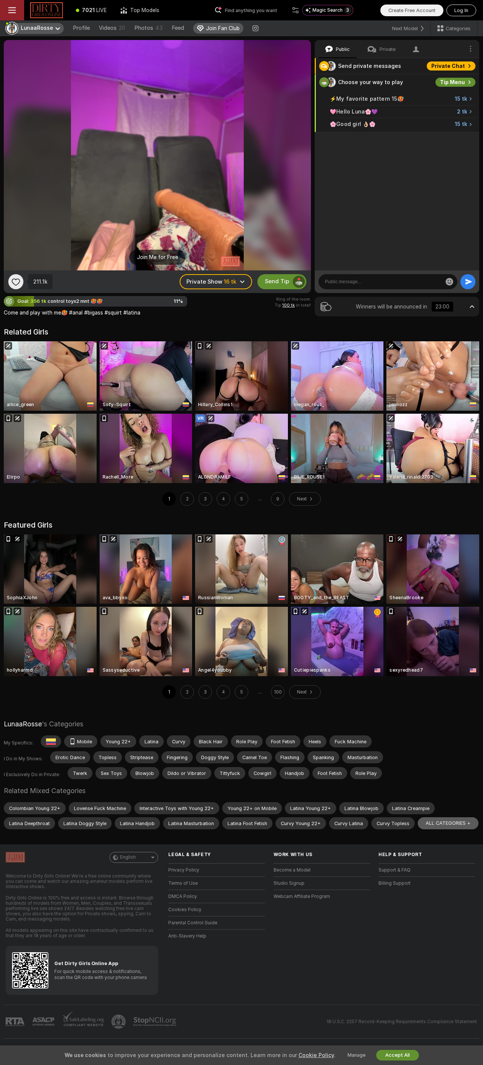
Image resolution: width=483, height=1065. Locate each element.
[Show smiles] (449, 281)
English (128, 857)
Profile (81, 28)
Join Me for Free (157, 257)
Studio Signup (289, 883)
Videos (112, 28)
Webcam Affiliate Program (302, 896)
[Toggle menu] (12, 10)
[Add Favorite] (15, 281)
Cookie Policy (316, 1055)
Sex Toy (454, 140)
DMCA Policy (182, 896)
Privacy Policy (183, 870)
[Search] (295, 10)
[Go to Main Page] (46, 10)
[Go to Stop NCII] (155, 1021)
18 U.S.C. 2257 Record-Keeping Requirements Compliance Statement (401, 1021)
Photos (148, 28)
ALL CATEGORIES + (448, 823)
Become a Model (292, 870)
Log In (461, 10)
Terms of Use (183, 883)
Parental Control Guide (192, 922)
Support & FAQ (394, 870)
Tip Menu (452, 82)
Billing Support (394, 883)
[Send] (467, 281)
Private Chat (448, 66)
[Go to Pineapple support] (119, 1021)
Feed (178, 28)
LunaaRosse (23, 724)
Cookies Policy (185, 909)
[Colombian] (51, 741)
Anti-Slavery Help (187, 936)
